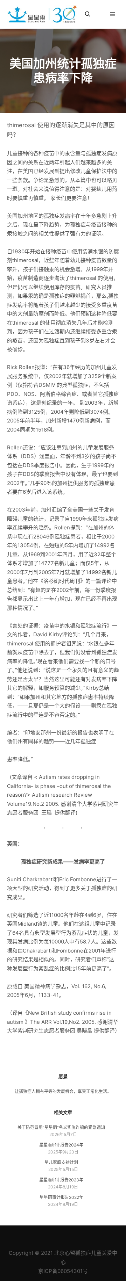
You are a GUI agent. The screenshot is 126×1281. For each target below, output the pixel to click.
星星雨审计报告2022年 (61, 1197)
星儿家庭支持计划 (61, 1162)
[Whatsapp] (89, 1235)
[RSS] (57, 1235)
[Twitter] (78, 1235)
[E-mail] (36, 1235)
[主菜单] (112, 14)
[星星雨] (42, 14)
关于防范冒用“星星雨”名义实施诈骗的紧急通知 (61, 1127)
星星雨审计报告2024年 (61, 1145)
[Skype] (68, 1235)
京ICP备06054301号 (63, 1271)
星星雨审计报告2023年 (61, 1179)
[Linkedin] (47, 1235)
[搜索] (87, 14)
